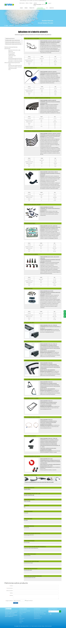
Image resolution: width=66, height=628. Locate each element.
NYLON (34, 5)
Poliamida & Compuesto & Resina (24, 610)
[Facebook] (49, 614)
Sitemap (43, 626)
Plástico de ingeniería (22, 612)
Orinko (20, 616)
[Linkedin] (50, 614)
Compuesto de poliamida (54, 42)
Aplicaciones (21, 621)
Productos (21, 619)
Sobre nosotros (22, 3)
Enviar (16, 602)
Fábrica (27, 3)
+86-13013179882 (29, 0)
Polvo (20, 615)
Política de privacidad (48, 626)
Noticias (31, 3)
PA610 (45, 4)
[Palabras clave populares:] (46, 3)
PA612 (43, 4)
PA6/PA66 (20, 613)
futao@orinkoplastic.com (42, 0)
